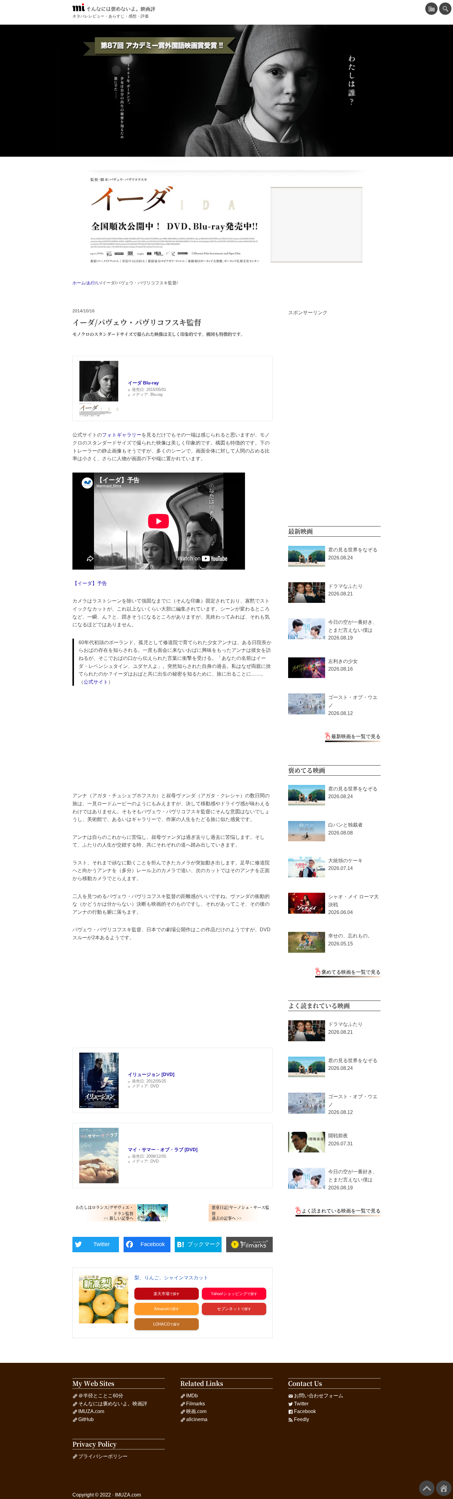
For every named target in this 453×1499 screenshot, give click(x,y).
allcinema (196, 1419)
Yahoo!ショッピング (229, 1293)
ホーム (78, 282)
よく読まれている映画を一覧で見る (341, 1210)
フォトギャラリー (121, 434)
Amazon (161, 1308)
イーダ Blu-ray (143, 382)
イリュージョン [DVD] (151, 1074)
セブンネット (229, 1308)
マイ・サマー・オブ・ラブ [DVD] (163, 1149)
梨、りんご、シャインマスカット (171, 1277)
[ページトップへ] (427, 1488)
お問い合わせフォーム (318, 1395)
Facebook (305, 1411)
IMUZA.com (91, 1411)
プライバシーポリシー (103, 1456)
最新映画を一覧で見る (356, 736)
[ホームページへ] (443, 1488)
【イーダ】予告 (89, 583)
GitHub (86, 1419)
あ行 (91, 282)
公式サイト (96, 682)
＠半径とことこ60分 (100, 1395)
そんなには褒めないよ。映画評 (120, 8)
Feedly (301, 1419)
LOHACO (161, 1324)
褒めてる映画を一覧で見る (351, 972)
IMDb (192, 1395)
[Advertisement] (172, 739)
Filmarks (195, 1403)
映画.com (196, 1411)
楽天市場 (161, 1293)
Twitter (301, 1403)
